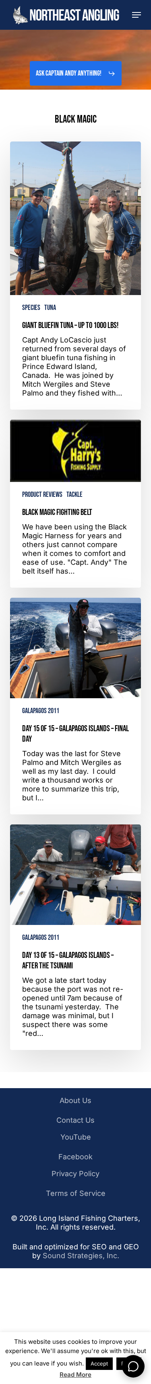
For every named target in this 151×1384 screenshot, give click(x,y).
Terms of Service (75, 1193)
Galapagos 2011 (40, 711)
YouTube (75, 1137)
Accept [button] (99, 1363)
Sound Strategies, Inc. (81, 1255)
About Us (75, 1100)
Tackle (74, 494)
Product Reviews (42, 494)
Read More (75, 1374)
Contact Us (75, 1120)
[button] (136, 15)
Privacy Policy (75, 1173)
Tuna (50, 307)
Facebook (75, 1156)
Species (31, 307)
